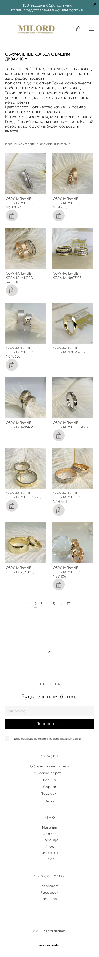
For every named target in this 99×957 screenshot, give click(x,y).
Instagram (50, 886)
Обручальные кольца (49, 766)
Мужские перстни (50, 773)
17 (68, 604)
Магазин (49, 827)
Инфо (50, 846)
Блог (49, 859)
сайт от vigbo (49, 945)
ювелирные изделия (20, 144)
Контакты (49, 853)
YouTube (49, 899)
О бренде (49, 840)
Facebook (49, 892)
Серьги (49, 787)
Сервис (50, 834)
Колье (49, 800)
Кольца (49, 780)
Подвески (49, 793)
